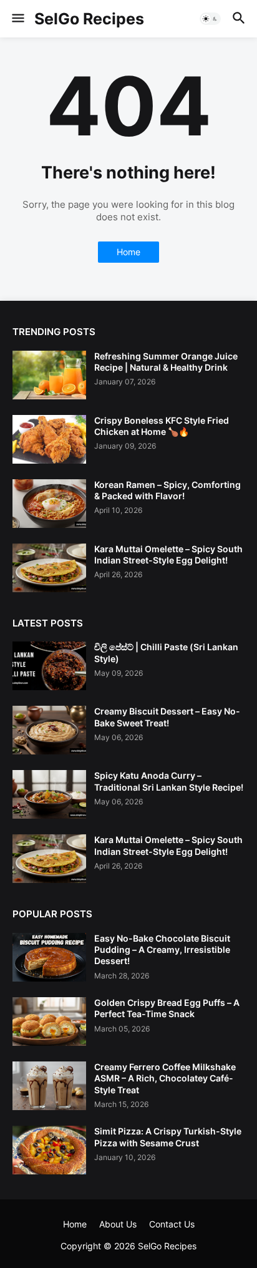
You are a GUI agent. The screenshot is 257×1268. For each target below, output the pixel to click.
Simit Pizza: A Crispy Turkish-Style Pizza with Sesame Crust (167, 1137)
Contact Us (172, 1224)
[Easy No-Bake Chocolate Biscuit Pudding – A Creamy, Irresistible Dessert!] (49, 957)
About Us (118, 1224)
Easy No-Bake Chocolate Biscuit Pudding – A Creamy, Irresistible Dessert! (162, 949)
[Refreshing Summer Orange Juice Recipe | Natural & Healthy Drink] (49, 375)
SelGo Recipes (89, 18)
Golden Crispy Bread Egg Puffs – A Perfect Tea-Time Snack (167, 1008)
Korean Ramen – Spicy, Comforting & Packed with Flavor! (167, 490)
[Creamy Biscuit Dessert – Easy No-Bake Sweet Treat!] (49, 730)
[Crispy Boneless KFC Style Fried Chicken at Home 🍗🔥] (49, 439)
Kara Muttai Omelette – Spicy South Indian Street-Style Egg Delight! (168, 554)
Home (128, 251)
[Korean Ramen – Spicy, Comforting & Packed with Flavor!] (49, 503)
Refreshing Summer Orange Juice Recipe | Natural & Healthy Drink (166, 362)
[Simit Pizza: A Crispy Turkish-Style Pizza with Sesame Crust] (49, 1150)
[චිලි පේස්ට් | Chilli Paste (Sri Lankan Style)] (49, 665)
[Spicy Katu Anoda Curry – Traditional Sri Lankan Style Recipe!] (49, 794)
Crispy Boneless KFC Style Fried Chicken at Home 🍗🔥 (161, 426)
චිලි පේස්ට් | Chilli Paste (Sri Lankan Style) (166, 652)
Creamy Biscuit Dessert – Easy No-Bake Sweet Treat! (167, 717)
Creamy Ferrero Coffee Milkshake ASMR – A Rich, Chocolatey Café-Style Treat (165, 1078)
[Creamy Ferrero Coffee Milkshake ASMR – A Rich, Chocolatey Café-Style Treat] (49, 1085)
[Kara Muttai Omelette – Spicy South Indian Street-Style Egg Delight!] (49, 568)
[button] (17, 18)
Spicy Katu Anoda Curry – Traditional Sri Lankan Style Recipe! (168, 781)
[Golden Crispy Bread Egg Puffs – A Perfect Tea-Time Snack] (49, 1021)
